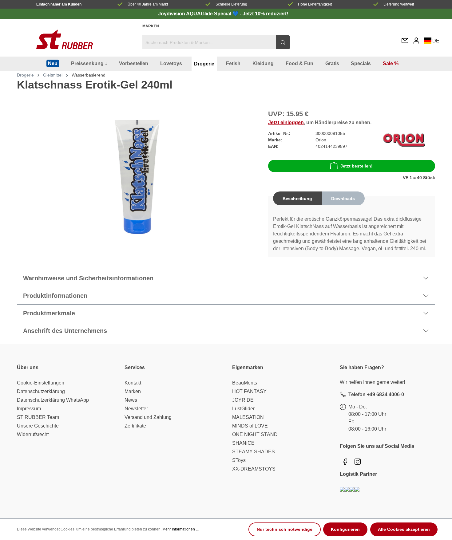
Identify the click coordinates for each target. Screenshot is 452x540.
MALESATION (248, 417)
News (131, 400)
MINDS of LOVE (250, 425)
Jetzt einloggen (286, 122)
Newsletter (136, 408)
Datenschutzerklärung (41, 391)
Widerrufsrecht (33, 434)
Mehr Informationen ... (180, 529)
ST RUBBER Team (38, 417)
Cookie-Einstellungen (40, 382)
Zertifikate (135, 425)
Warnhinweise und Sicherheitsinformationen (88, 278)
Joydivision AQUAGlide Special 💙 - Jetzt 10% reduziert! (223, 13)
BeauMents (244, 382)
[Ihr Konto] (416, 40)
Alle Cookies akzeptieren (404, 529)
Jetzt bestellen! (356, 166)
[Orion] (404, 139)
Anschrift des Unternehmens (65, 330)
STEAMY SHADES (253, 451)
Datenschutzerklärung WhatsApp (53, 400)
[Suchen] (283, 42)
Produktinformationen (55, 295)
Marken (150, 26)
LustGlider (243, 408)
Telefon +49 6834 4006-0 (376, 394)
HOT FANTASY (249, 391)
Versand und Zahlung (148, 417)
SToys (239, 460)
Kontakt (133, 382)
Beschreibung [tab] (297, 198)
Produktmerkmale (49, 313)
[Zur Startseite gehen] (64, 39)
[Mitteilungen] (405, 41)
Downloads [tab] (343, 198)
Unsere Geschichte (38, 425)
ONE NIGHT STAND (255, 434)
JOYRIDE (243, 400)
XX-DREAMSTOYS (254, 468)
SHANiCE (243, 443)
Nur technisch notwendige (284, 529)
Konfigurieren (345, 529)
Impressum (29, 408)
